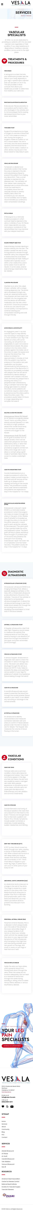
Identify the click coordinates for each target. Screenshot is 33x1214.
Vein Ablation (6, 1162)
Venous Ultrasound (8, 1164)
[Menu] (2, 4)
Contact (4, 1137)
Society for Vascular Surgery (11, 1187)
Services (28, 16)
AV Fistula (5, 1154)
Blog (3, 1132)
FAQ (3, 1135)
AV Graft (4, 1156)
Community (5, 1129)
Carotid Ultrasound (8, 1159)
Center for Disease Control (10, 1181)
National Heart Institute (9, 1184)
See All (4, 1167)
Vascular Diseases (8, 1189)
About (4, 1127)
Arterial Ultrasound (8, 1151)
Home (23, 16)
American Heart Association (11, 1179)
